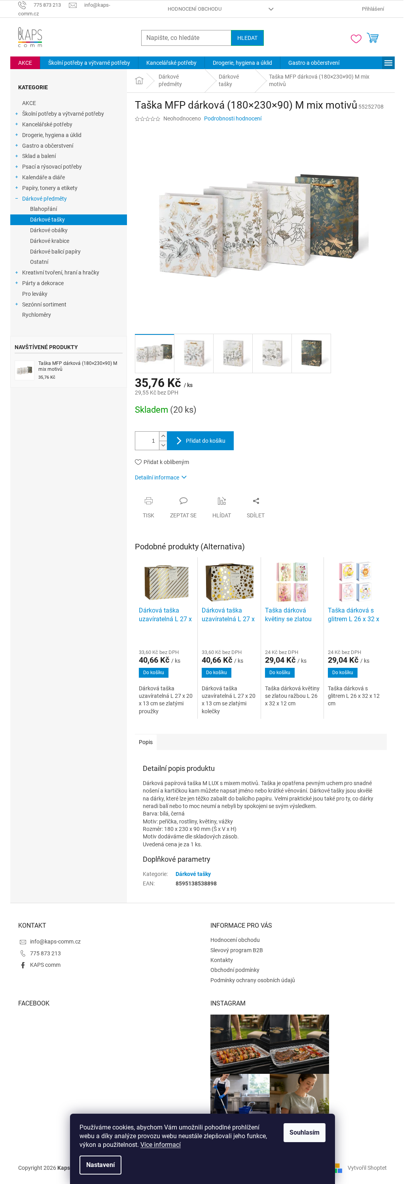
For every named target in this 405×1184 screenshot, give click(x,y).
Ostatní (39, 262)
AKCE (29, 103)
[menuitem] (25, 62)
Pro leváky (34, 294)
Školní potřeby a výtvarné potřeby (63, 114)
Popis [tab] (146, 742)
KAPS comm (45, 965)
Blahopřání (43, 209)
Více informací (160, 1144)
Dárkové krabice (49, 241)
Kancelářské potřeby (47, 124)
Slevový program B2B (236, 950)
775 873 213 (45, 953)
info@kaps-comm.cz (55, 941)
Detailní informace (157, 477)
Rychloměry (36, 315)
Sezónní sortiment (44, 304)
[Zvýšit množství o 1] (163, 436)
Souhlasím (305, 1132)
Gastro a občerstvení (47, 146)
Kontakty (221, 960)
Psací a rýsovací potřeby (52, 167)
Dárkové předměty (44, 198)
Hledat (247, 38)
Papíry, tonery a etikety (50, 188)
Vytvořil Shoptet (367, 1167)
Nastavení (100, 1165)
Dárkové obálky (49, 230)
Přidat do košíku (205, 441)
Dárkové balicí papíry (55, 251)
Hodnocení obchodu (194, 9)
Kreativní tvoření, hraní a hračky (60, 272)
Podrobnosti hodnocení (232, 118)
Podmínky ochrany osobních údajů (252, 980)
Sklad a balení (39, 156)
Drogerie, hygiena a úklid (51, 135)
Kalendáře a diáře (43, 177)
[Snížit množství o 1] (163, 445)
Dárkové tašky (47, 219)
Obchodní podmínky (234, 970)
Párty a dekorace (43, 283)
